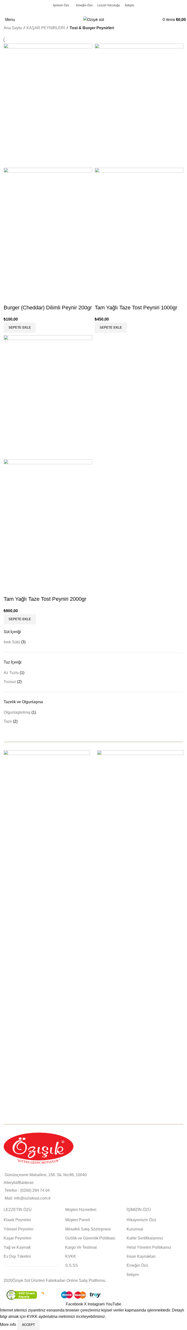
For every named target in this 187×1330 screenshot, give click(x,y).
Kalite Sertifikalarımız (145, 1238)
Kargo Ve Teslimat (81, 1247)
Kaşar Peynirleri (17, 1238)
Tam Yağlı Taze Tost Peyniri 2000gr (45, 599)
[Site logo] (93, 19)
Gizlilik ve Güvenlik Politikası (90, 1238)
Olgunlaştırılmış (17, 712)
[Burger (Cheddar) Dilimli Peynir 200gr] (48, 105)
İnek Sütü (12, 642)
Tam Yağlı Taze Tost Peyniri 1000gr (136, 308)
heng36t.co (13, 1274)
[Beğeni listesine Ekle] (23, 298)
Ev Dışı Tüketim (17, 1256)
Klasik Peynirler (17, 1220)
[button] (20, 328)
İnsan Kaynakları (141, 1256)
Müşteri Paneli (77, 1220)
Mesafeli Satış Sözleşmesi (88, 1229)
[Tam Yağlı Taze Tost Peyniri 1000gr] (139, 105)
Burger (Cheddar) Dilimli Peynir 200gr (48, 308)
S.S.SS (71, 1265)
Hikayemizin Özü (141, 1220)
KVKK (70, 1256)
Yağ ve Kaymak (17, 1247)
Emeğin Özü (137, 1265)
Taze (8, 721)
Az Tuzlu (11, 673)
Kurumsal (135, 1229)
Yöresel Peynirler (19, 1229)
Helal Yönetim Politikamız (149, 1247)
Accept (28, 1325)
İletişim (133, 1275)
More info (8, 1324)
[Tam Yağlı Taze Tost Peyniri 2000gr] (48, 397)
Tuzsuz (10, 682)
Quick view (10, 298)
